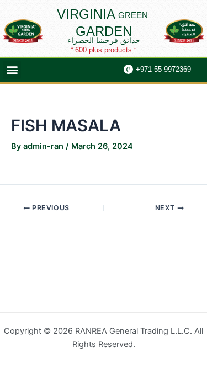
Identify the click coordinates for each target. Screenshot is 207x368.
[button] (12, 70)
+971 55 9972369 (163, 69)
